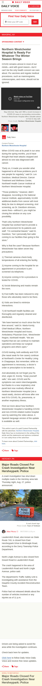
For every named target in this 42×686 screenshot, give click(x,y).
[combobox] (16, 21)
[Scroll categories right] (40, 10)
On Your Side (34, 10)
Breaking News (6, 10)
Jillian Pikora (11, 532)
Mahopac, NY (8, 35)
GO (35, 22)
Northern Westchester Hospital (14, 145)
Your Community (21, 10)
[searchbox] (17, 22)
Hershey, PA (8, 459)
